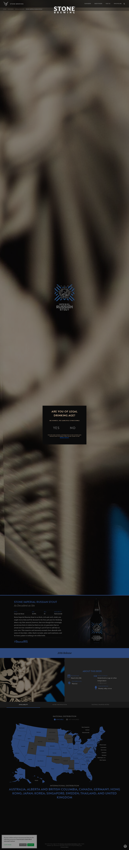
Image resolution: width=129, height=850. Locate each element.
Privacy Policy (64, 847)
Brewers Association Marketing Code (70, 844)
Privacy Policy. (64, 437)
